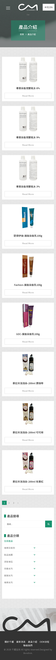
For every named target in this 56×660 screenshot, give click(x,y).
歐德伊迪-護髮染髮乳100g (28, 235)
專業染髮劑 (9, 547)
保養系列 (8, 568)
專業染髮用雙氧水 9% (28, 137)
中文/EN (49, 7)
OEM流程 (44, 641)
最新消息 (21, 641)
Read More (28, 95)
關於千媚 (9, 641)
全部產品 (8, 541)
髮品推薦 (8, 554)
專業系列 (8, 582)
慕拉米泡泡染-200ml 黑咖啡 (28, 383)
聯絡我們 (28, 645)
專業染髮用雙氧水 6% (28, 88)
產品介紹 (32, 34)
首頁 (22, 34)
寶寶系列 (8, 575)
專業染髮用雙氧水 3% (28, 186)
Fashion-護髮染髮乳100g (28, 284)
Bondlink (27, 653)
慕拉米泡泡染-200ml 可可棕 (28, 432)
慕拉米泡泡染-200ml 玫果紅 (28, 481)
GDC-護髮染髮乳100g (28, 334)
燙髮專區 (8, 561)
